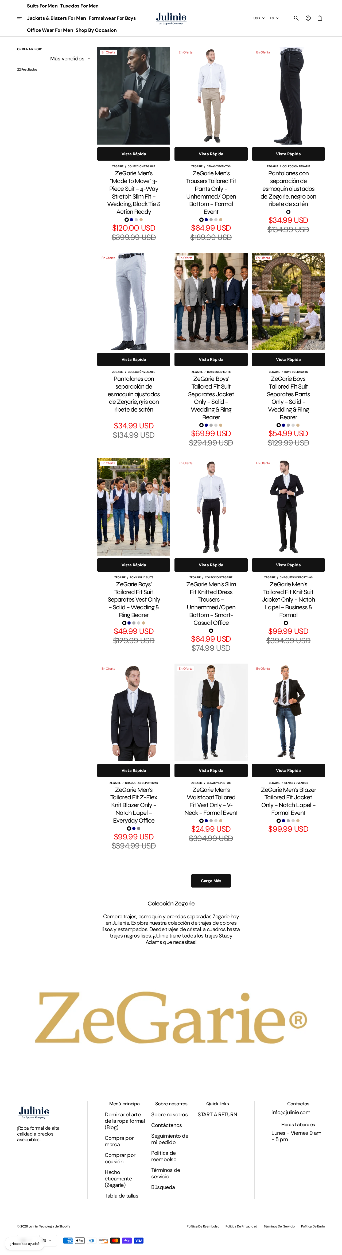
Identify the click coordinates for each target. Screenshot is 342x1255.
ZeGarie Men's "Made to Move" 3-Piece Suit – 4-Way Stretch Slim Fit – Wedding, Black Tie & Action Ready (134, 193)
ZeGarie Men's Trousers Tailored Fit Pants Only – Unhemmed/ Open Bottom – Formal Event (211, 193)
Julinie (33, 1226)
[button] (296, 18)
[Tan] (141, 220)
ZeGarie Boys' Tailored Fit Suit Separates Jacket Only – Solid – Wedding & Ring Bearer (211, 398)
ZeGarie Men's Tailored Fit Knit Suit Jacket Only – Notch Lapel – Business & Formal (288, 600)
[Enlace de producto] (133, 144)
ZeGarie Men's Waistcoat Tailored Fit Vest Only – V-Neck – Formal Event (211, 801)
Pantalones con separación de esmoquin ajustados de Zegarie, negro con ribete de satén (288, 189)
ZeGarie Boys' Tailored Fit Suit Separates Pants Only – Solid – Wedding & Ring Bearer (288, 398)
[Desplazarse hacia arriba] (335, 1248)
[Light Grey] (136, 220)
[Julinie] (171, 18)
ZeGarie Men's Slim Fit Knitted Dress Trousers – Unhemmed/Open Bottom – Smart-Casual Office (211, 604)
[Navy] (131, 220)
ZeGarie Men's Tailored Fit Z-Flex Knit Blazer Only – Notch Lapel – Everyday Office (133, 805)
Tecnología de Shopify (54, 1226)
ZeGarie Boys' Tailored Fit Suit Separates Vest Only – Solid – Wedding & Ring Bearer (134, 600)
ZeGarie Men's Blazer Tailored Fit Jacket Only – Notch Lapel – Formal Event (288, 801)
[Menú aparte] (21, 18)
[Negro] (288, 212)
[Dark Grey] (211, 220)
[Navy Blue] (291, 623)
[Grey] (139, 828)
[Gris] (134, 417)
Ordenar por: (29, 49)
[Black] (127, 220)
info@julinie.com (290, 1112)
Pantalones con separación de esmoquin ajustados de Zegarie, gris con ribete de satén (134, 394)
